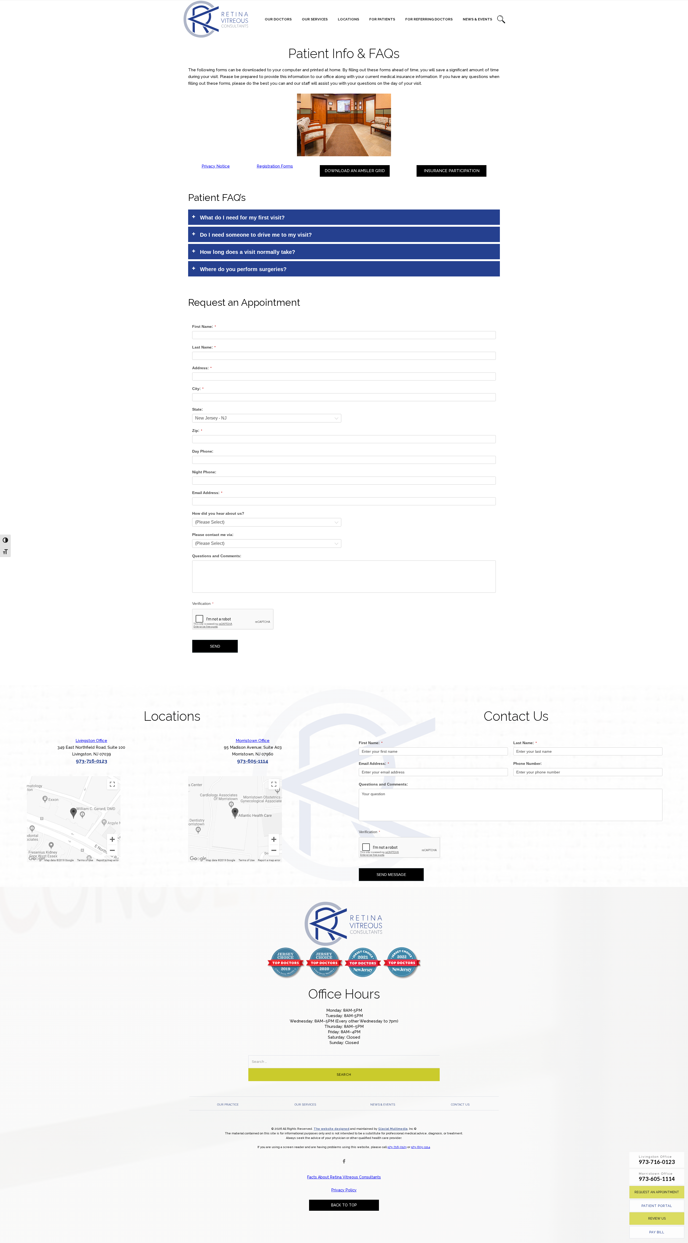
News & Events (477, 19)
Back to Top (344, 1205)
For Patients (382, 19)
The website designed (331, 1129)
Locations (348, 19)
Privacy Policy (344, 1190)
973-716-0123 (91, 761)
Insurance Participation (451, 170)
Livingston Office (91, 740)
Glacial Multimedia (392, 1129)
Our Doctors (278, 19)
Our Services (315, 19)
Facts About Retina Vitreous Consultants (344, 1177)
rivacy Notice (217, 166)
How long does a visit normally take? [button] (247, 252)
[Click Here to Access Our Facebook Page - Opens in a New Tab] (344, 1161)
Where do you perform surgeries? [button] (243, 269)
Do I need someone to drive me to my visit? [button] (256, 235)
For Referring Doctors (429, 19)
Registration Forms (275, 166)
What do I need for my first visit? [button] (242, 218)
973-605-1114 (252, 761)
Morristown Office (253, 740)
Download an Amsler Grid (355, 170)
